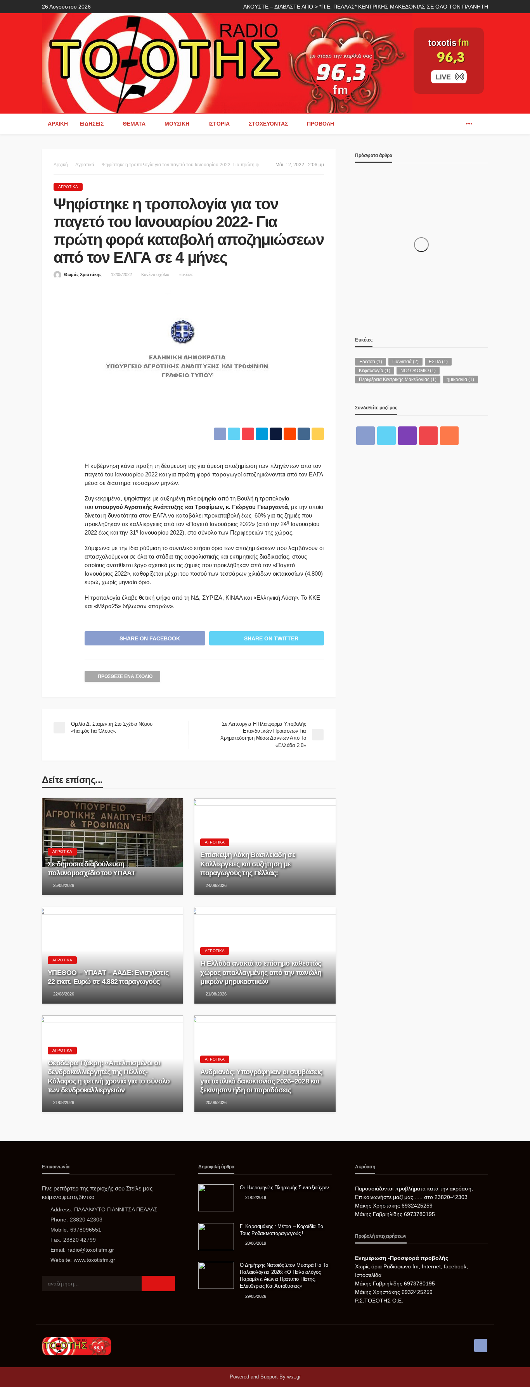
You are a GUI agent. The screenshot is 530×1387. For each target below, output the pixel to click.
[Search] (481, 124)
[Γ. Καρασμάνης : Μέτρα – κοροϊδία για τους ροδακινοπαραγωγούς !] (216, 1236)
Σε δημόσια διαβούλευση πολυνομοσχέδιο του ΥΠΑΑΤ (91, 868)
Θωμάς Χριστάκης (83, 274)
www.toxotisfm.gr (94, 1260)
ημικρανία (460, 379)
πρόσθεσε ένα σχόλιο (125, 676)
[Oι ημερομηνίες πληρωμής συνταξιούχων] (216, 1197)
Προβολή (320, 124)
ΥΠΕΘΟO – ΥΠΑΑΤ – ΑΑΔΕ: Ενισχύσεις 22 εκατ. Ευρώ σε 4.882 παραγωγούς (108, 977)
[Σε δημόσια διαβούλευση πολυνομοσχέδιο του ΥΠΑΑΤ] (112, 846)
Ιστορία (219, 124)
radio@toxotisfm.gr (91, 1250)
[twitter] (386, 435)
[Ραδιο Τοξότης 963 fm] (227, 62)
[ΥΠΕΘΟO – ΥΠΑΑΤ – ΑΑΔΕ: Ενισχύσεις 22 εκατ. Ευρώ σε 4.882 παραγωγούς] (112, 955)
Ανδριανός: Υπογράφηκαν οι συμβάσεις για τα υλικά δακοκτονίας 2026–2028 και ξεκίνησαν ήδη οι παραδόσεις (261, 1081)
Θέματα (134, 124)
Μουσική (177, 124)
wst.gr (294, 1377)
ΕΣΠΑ (438, 361)
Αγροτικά (68, 187)
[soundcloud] (449, 435)
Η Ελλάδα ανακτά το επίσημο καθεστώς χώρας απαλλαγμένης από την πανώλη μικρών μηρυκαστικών (260, 972)
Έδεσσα (370, 361)
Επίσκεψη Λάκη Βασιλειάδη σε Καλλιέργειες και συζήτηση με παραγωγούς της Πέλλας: (247, 864)
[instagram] (407, 435)
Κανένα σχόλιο (155, 274)
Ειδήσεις (92, 124)
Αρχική (58, 124)
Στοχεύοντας (268, 124)
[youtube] (428, 435)
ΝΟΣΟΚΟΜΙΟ (418, 370)
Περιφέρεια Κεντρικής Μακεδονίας (397, 379)
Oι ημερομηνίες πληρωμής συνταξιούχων (284, 1187)
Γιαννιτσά (405, 361)
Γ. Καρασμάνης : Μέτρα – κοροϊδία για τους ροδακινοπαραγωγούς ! (282, 1229)
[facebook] (457, 124)
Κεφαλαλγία (374, 370)
